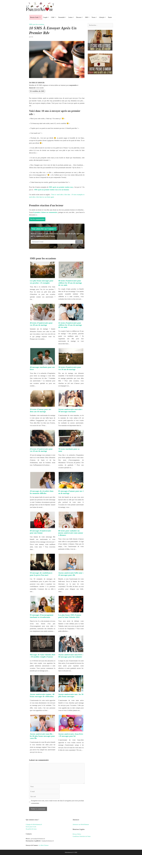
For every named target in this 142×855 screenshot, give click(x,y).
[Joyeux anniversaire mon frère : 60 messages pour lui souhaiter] (71, 651)
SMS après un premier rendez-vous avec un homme (51, 190)
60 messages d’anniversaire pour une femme (40, 532)
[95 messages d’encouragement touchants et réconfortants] (42, 611)
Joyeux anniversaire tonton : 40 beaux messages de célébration (42, 695)
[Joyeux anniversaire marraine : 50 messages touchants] (71, 405)
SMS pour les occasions (36, 24)
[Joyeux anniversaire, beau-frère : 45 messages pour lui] (71, 730)
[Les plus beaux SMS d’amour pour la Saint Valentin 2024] (71, 611)
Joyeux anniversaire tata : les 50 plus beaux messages (70, 695)
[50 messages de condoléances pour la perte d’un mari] (42, 569)
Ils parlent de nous (31, 829)
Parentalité (61, 17)
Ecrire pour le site (31, 826)
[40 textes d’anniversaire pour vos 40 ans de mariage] (42, 319)
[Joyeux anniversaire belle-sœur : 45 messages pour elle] (71, 569)
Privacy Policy (77, 834)
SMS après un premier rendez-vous (61, 187)
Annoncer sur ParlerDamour (81, 824)
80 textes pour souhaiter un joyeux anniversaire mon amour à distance (70, 533)
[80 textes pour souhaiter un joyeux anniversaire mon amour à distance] (71, 527)
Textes (93, 17)
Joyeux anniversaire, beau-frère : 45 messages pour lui (70, 735)
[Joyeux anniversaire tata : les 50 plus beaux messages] (71, 690)
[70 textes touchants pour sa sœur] (71, 445)
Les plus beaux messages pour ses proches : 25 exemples (41, 282)
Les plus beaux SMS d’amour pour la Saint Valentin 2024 (69, 616)
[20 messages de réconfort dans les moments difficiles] (42, 487)
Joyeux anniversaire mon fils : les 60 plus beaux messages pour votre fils (42, 736)
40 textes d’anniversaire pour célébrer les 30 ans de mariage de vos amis (70, 283)
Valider (79, 242)
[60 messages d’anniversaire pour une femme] (42, 527)
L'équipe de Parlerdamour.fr (34, 824)
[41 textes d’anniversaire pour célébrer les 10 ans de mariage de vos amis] (71, 319)
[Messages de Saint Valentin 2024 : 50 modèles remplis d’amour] (42, 651)
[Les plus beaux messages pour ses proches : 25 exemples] (42, 277)
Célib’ (53, 17)
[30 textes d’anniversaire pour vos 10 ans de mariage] (71, 363)
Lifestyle (101, 17)
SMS (86, 17)
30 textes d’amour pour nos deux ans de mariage (40, 410)
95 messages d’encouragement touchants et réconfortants (41, 616)
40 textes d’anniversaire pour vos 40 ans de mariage (41, 324)
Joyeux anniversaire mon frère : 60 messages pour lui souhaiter (70, 656)
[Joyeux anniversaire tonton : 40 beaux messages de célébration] (42, 690)
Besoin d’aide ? (34, 17)
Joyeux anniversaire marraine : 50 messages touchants (70, 410)
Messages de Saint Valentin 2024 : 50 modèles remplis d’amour (42, 656)
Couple (45, 17)
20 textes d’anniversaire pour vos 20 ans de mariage (41, 450)
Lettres (70, 17)
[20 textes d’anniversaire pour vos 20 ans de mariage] (42, 445)
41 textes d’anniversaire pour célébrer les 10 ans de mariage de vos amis (70, 325)
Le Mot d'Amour (44, 845)
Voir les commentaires (37, 219)
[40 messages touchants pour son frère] (42, 363)
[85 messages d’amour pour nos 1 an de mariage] (71, 487)
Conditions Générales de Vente (82, 836)
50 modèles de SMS (37, 91)
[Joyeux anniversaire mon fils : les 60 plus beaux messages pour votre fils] (42, 730)
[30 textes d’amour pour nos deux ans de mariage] (42, 405)
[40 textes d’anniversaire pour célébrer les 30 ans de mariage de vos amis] (71, 277)
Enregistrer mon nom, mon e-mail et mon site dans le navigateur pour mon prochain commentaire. (57, 802)
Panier (110, 17)
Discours (78, 17)
